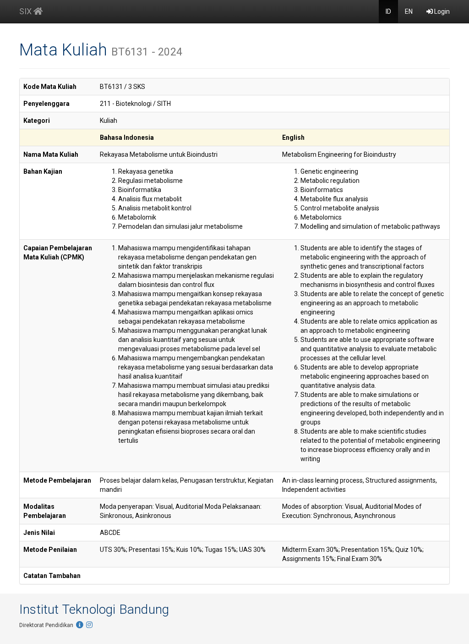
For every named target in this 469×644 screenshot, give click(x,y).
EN (409, 11)
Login (441, 11)
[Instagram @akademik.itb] (89, 625)
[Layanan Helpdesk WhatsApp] (79, 625)
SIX (26, 11)
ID (388, 11)
